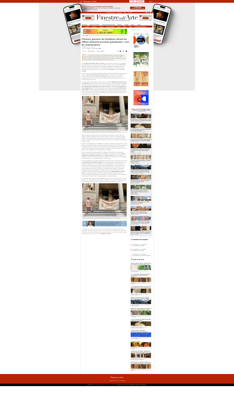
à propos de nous (110, 12)
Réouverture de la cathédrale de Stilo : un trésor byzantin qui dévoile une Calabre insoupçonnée (141, 120)
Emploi (139, 24)
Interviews (101, 26)
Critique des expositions (108, 24)
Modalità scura (144, 384)
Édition (124, 26)
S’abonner (140, 1)
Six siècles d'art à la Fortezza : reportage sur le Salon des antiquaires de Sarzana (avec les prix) (141, 351)
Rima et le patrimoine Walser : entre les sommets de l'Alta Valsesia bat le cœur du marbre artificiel (139, 192)
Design (132, 24)
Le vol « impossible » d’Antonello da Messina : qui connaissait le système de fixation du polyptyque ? (140, 275)
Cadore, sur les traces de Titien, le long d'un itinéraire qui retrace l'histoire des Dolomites (140, 171)
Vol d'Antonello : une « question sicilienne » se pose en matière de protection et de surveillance (141, 362)
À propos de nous (113, 380)
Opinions (119, 24)
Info (125, 12)
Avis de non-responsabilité (96, 48)
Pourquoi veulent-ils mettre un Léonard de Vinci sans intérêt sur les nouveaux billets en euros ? (141, 264)
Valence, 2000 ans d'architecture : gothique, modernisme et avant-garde (140, 202)
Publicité (130, 12)
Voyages (126, 24)
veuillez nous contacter (106, 233)
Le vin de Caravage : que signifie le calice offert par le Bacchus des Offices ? (141, 130)
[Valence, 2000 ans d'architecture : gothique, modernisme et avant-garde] (141, 198)
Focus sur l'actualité (110, 26)
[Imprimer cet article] (120, 51)
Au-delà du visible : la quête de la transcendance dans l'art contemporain (139, 331)
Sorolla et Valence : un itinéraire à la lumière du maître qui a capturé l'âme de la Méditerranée (141, 232)
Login (133, 1)
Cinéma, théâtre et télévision (140, 26)
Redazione (85, 47)
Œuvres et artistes (94, 24)
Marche (130, 26)
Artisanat (118, 26)
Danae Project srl (120, 384)
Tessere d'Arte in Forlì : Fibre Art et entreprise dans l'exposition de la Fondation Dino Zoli (140, 222)
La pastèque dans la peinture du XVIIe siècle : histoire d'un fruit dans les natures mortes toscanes (140, 150)
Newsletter (119, 12)
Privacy (124, 384)
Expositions (94, 26)
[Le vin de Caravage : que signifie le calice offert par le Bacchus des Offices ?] (141, 126)
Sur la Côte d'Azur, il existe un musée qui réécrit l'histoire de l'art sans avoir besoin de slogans (141, 140)
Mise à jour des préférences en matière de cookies (133, 384)
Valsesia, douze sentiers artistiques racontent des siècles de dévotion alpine (140, 181)
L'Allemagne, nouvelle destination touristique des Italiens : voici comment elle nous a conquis (141, 309)
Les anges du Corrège (135, 341)
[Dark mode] (126, 51)
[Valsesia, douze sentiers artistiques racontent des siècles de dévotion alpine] (141, 177)
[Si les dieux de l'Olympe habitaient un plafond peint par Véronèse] (141, 157)
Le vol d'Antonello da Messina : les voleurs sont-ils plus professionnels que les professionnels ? (141, 287)
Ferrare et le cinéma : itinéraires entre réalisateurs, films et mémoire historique (139, 212)
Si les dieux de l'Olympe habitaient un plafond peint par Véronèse (140, 161)
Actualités (84, 24)
